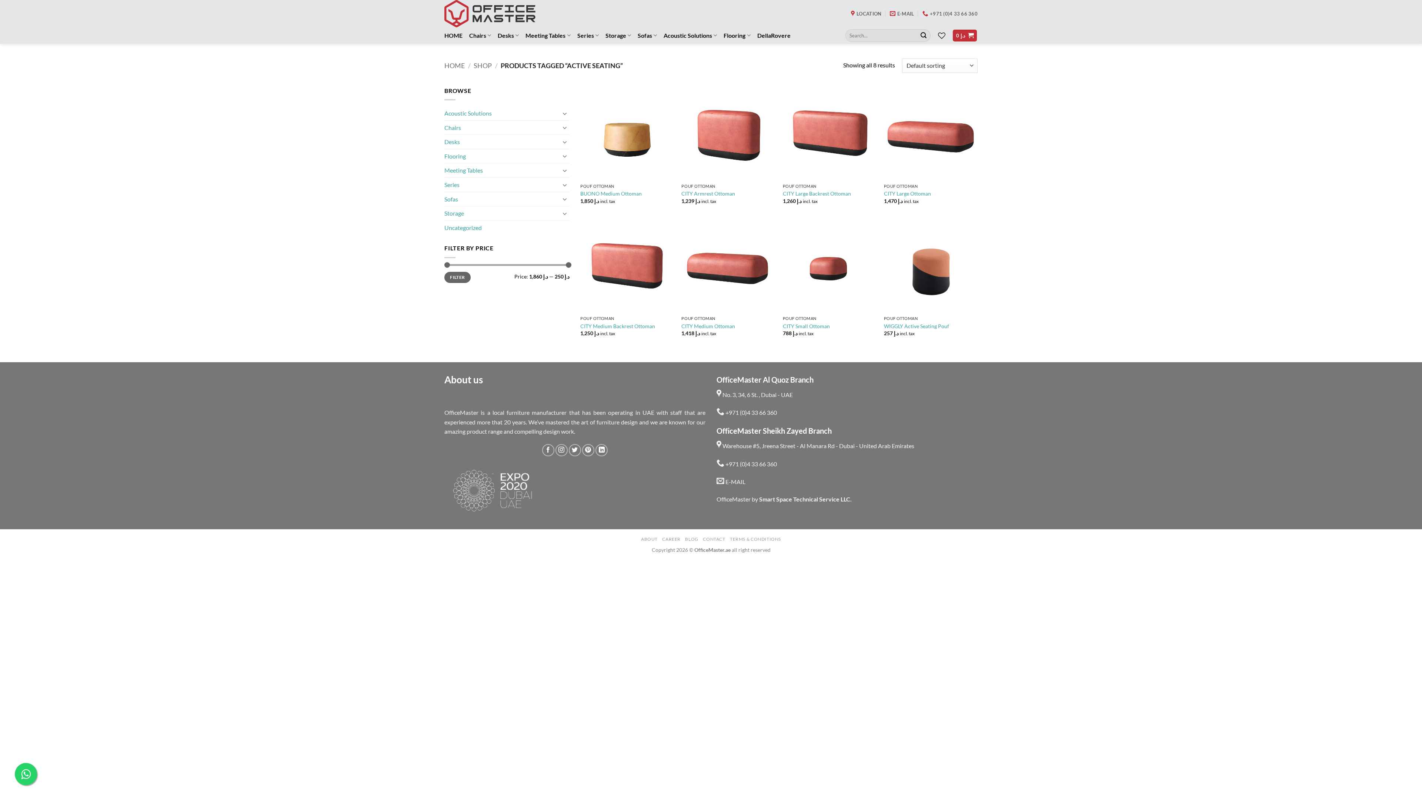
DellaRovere (774, 35)
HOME (453, 35)
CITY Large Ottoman (907, 193)
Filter (457, 277)
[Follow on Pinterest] (588, 450)
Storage (615, 35)
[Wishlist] (941, 35)
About (649, 539)
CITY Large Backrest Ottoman (817, 193)
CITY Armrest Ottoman (708, 193)
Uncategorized (463, 227)
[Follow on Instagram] (561, 450)
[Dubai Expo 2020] (492, 490)
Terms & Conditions (755, 539)
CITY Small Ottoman (806, 326)
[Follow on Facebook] (548, 450)
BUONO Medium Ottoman (611, 193)
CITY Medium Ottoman (708, 326)
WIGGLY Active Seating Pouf (916, 326)
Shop (483, 65)
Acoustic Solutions (688, 35)
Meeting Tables (545, 35)
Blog (691, 539)
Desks (506, 35)
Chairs (477, 35)
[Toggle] (565, 113)
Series (585, 35)
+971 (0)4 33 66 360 (750, 412)
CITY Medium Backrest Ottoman (617, 326)
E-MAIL (734, 481)
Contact (714, 539)
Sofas (645, 35)
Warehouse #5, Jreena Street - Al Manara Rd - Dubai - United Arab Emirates (817, 445)
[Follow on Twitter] (575, 450)
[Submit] (923, 35)
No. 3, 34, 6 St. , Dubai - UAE (757, 394)
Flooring (734, 35)
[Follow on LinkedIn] (601, 450)
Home (454, 65)
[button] (965, 36)
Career (671, 539)
